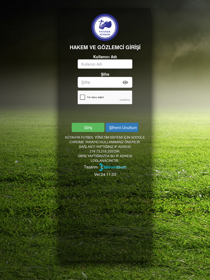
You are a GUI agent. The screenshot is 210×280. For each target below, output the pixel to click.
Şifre (105, 74)
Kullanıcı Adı (105, 56)
